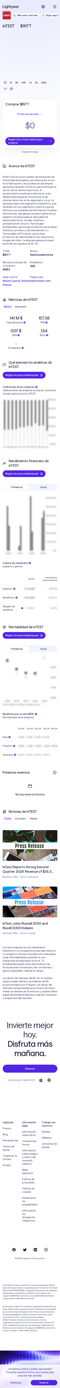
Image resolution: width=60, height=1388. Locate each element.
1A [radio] (31, 82)
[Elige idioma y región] (43, 6)
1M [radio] (16, 82)
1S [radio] (11, 82)
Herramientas (10, 1140)
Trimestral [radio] (16, 487)
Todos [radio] (7, 818)
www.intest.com (40, 280)
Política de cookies (28, 1190)
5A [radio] (36, 82)
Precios (7, 1128)
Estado (7, 1165)
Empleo (46, 1131)
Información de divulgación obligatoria (29, 1215)
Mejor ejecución (27, 1171)
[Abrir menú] (54, 6)
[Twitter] (24, 1249)
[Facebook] (14, 1249)
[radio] (5, 88)
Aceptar (44, 1382)
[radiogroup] (25, 83)
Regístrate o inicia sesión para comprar (25, 141)
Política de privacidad (28, 1181)
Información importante (29, 1133)
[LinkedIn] (35, 1249)
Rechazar (15, 1382)
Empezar (30, 1068)
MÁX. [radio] (44, 82)
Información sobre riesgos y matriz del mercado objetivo (30, 1157)
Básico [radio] (8, 306)
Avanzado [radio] (20, 306)
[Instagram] (46, 1249)
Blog (5, 1134)
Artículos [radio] (20, 818)
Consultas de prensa (49, 1145)
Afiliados (47, 1137)
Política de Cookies (37, 1372)
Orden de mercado (28, 114)
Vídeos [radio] (34, 818)
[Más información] (54, 772)
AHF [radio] (24, 82)
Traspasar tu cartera (10, 1157)
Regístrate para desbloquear (22, 375)
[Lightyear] (11, 7)
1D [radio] (5, 82)
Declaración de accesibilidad (29, 1201)
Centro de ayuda (8, 1148)
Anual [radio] (43, 487)
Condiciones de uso (29, 1143)
